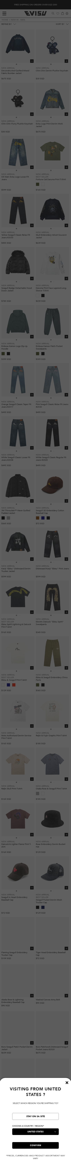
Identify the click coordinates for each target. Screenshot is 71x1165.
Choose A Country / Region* (28, 1126)
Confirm (35, 1145)
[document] (35, 1123)
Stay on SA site (35, 1116)
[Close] (66, 1082)
